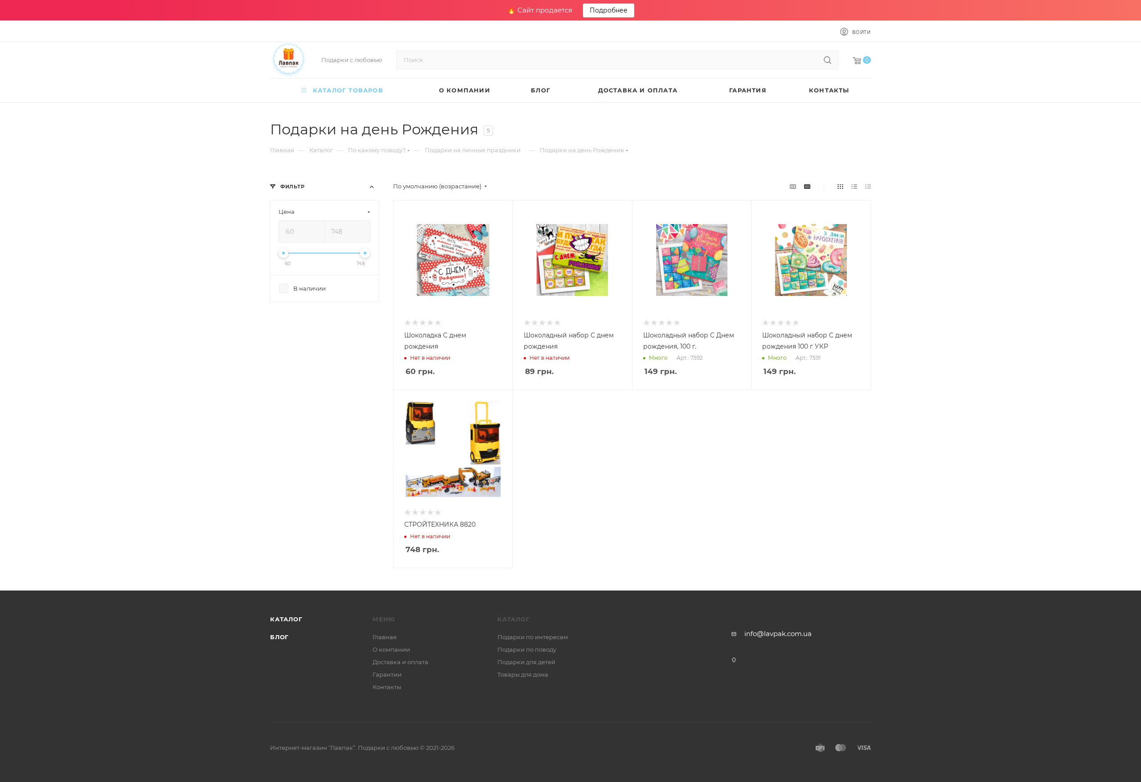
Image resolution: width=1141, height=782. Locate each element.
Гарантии (387, 674)
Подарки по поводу (526, 649)
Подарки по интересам (532, 637)
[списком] (854, 186)
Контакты (387, 686)
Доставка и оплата (400, 662)
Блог (279, 637)
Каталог (286, 619)
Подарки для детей (526, 662)
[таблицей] (868, 186)
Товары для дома (522, 674)
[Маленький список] (793, 186)
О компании (391, 649)
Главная (385, 637)
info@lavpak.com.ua (778, 633)
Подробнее (609, 10)
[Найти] (827, 59)
